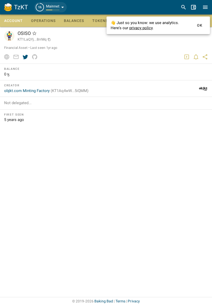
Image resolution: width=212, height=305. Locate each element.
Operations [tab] (43, 21)
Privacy (134, 301)
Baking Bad (103, 301)
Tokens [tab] (100, 21)
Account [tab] (13, 21)
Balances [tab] (74, 21)
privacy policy (141, 28)
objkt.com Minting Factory (46, 90)
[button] (50, 7)
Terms (121, 301)
